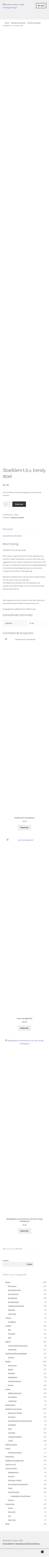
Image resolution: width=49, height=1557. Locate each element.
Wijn (9, 1338)
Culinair (8, 1318)
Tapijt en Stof (10, 1464)
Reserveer (19, 504)
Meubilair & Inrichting (18, 23)
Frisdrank (11, 1334)
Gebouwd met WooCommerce (27, 1543)
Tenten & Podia (11, 1468)
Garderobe (12, 1425)
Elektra (8, 1342)
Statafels (11, 1433)
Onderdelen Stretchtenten (20, 1496)
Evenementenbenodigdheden (16, 1353)
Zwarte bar (12, 1314)
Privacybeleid (8, 1543)
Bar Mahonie (12, 1298)
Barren (7, 1282)
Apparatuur (12, 1365)
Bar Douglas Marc (14, 1290)
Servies (10, 1385)
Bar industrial (13, 1294)
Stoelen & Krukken (34, 23)
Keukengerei (12, 1377)
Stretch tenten (13, 1492)
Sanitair (11, 1357)
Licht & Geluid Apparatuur (17, 1346)
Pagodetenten (13, 1472)
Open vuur (12, 1520)
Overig (7, 1449)
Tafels (10, 1441)
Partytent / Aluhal (14, 1480)
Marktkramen (10, 1405)
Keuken (8, 1361)
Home (7, 23)
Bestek (10, 1369)
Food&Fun (12, 1322)
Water (7, 1524)
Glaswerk (11, 1373)
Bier (9, 1330)
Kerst (10, 1429)
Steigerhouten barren (16, 1306)
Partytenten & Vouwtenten (18, 1484)
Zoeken (6, 1260)
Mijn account (8, 1553)
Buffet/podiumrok (14, 1393)
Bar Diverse (12, 1286)
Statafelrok (12, 1397)
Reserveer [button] (24, 827)
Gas (9, 1516)
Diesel (10, 1508)
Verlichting (12, 1349)
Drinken (8, 1326)
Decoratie (11, 1417)
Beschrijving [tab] (8, 529)
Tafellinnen (12, 1401)
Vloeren (11, 1500)
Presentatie (9, 1456)
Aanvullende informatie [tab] (12, 536)
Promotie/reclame (15, 1452)
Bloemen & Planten (15, 1413)
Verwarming (9, 1504)
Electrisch (11, 1512)
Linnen (7, 1389)
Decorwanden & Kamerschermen (20, 1421)
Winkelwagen (38, 1551)
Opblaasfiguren (11, 1445)
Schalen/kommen (14, 1381)
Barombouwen (13, 1302)
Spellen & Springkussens (14, 1460)
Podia (10, 1488)
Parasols (11, 1476)
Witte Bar (11, 1310)
